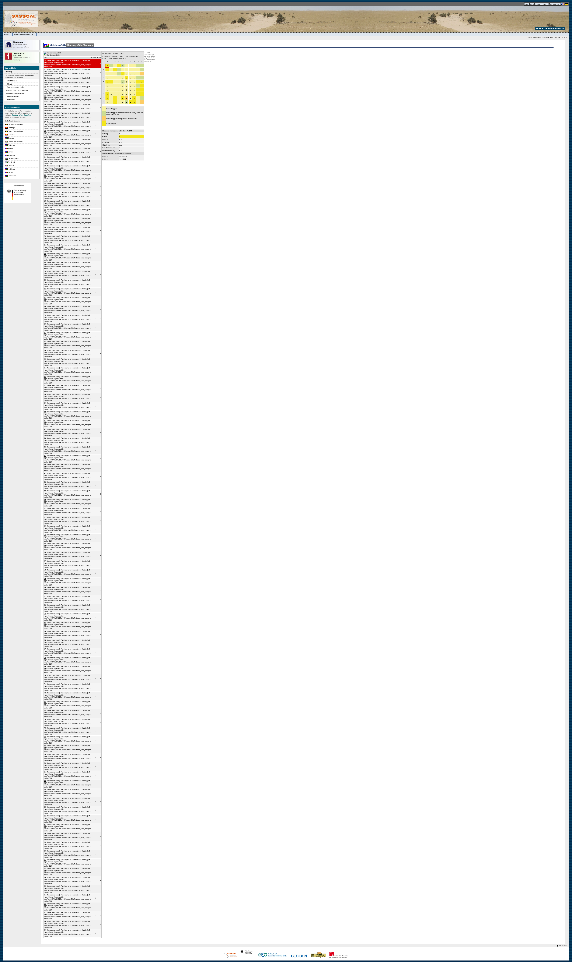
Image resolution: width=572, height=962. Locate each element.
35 (45, 368)
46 (45, 464)
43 (45, 438)
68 (45, 658)
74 (45, 710)
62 (45, 605)
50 (45, 500)
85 (45, 807)
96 (45, 904)
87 (45, 824)
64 (45, 622)
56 (45, 552)
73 (45, 702)
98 (45, 921)
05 (45, 104)
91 (45, 860)
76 (45, 728)
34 (45, 359)
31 (45, 333)
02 (45, 78)
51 (45, 508)
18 (45, 218)
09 (45, 139)
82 (45, 781)
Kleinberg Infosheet (541, 37)
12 (45, 166)
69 (45, 666)
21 (45, 245)
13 (45, 175)
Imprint (545, 4)
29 (45, 315)
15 (45, 192)
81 (45, 772)
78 (45, 745)
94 (45, 886)
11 (45, 157)
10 (45, 148)
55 (45, 543)
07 (45, 122)
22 (45, 254)
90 (45, 851)
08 (45, 131)
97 (45, 912)
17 (45, 210)
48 (45, 482)
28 (45, 306)
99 (45, 930)
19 (45, 227)
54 (45, 535)
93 (45, 877)
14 (45, 183)
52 (45, 517)
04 (45, 95)
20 (45, 236)
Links (532, 4)
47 (45, 473)
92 (45, 868)
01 (45, 69)
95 (45, 895)
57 (45, 561)
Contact (538, 4)
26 (45, 289)
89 (45, 842)
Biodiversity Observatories (23, 34)
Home (526, 4)
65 (45, 631)
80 (45, 763)
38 (45, 394)
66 (45, 640)
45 (45, 456)
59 (45, 579)
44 (45, 447)
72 (45, 693)
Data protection (554, 4)
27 (45, 297)
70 (45, 675)
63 (45, 614)
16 (45, 201)
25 (45, 280)
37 (45, 385)
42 (45, 429)
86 (45, 816)
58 (45, 570)
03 (45, 87)
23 (45, 262)
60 (45, 587)
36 (45, 377)
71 (45, 684)
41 (45, 420)
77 (45, 737)
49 (45, 491)
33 (45, 350)
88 (45, 833)
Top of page (563, 945)
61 (45, 596)
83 (45, 789)
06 (45, 113)
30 (45, 324)
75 (45, 719)
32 (45, 341)
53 (45, 526)
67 (45, 649)
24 (45, 271)
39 (45, 403)
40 (45, 412)
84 (45, 798)
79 (45, 754)
